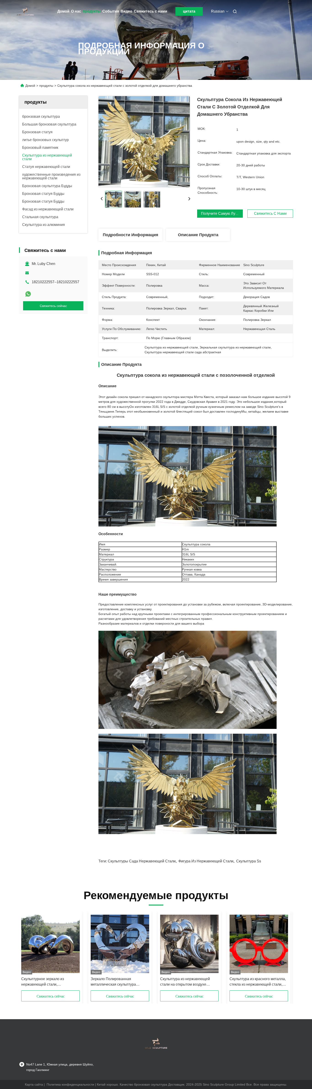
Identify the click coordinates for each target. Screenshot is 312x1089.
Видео (126, 11)
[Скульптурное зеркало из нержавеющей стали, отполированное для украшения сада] (50, 943)
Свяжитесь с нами (150, 11)
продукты (92, 11)
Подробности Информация (130, 235)
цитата (189, 11)
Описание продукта (198, 235)
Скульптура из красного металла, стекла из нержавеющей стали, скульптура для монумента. (258, 982)
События (110, 11)
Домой (63, 11)
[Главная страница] (25, 11)
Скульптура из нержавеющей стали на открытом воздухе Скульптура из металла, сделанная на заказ (185, 982)
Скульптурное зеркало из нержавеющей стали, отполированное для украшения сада (48, 982)
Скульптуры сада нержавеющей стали (142, 861)
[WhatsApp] (28, 293)
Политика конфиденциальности (70, 1084)
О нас (76, 11)
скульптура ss (248, 861)
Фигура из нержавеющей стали (205, 861)
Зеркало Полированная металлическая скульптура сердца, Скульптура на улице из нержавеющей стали (118, 982)
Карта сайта (34, 1084)
